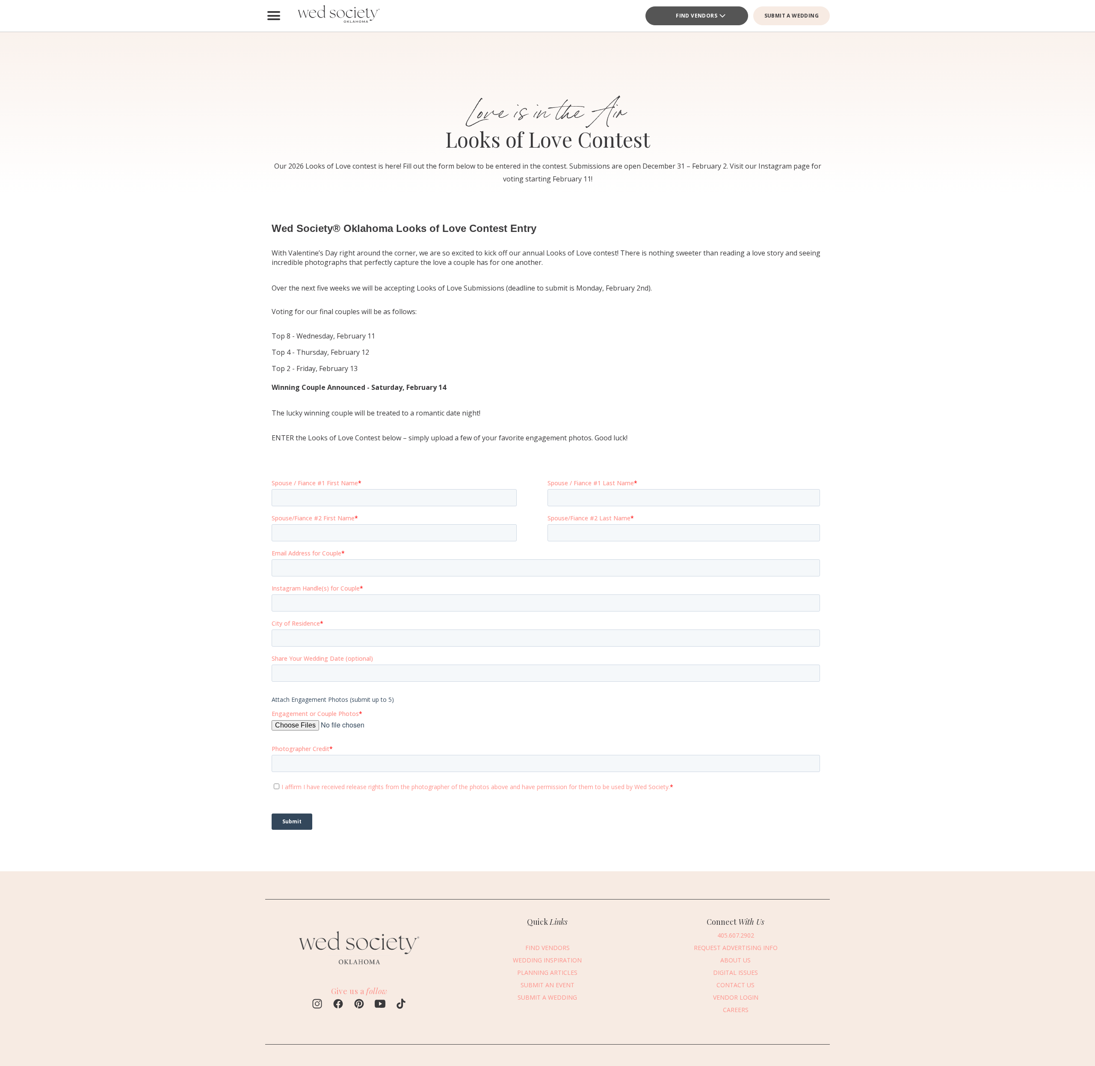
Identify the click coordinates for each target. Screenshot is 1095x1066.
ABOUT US (735, 960)
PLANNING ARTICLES (547, 972)
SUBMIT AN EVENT (547, 985)
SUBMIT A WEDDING (791, 15)
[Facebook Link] (338, 1004)
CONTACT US (735, 985)
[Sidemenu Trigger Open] (273, 15)
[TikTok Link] (401, 1004)
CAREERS (736, 1010)
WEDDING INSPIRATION (547, 960)
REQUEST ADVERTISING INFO (736, 948)
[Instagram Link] (317, 1004)
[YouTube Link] (380, 1004)
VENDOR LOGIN (735, 997)
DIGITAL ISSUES (735, 972)
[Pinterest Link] (359, 1004)
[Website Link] (359, 968)
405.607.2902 (735, 935)
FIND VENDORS (696, 15)
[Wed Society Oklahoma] (338, 15)
